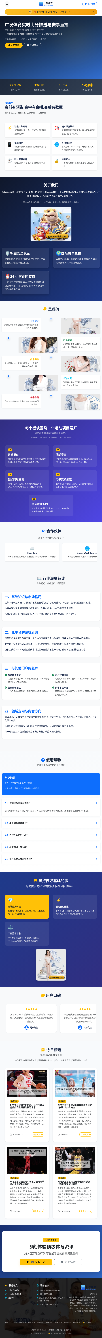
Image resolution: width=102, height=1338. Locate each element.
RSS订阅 (87, 1322)
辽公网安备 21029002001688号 (61, 1334)
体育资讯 (14, 1101)
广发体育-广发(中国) (55, 1329)
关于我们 (40, 1322)
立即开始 (15, 45)
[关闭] (93, 11)
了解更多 (34, 45)
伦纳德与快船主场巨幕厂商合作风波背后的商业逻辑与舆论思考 (27, 1106)
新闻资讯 (14, 1178)
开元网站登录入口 (14, 1294)
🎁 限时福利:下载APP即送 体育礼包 (50, 11)
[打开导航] (7, 4)
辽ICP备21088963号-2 (38, 1334)
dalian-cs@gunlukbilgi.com (50, 1290)
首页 (15, 1322)
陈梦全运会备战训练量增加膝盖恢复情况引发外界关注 (75, 1106)
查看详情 (70, 1262)
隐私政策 (58, 1322)
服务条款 (67, 1322)
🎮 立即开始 (37, 1262)
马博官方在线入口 (14, 1290)
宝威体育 (10, 1298)
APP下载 (8, 1322)
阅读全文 (37, 1134)
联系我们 (49, 1322)
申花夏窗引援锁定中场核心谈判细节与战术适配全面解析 (27, 1183)
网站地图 (76, 1322)
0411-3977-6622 (45, 1294)
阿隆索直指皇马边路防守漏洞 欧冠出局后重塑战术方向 (74, 1183)
